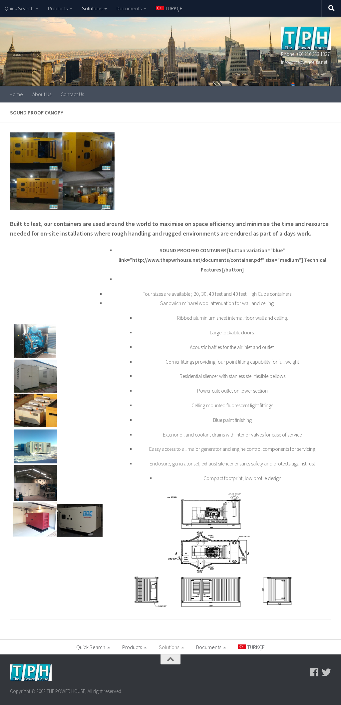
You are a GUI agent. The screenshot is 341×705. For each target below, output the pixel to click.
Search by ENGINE (24, 27)
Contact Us (72, 94)
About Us (41, 94)
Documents (129, 8)
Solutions (92, 8)
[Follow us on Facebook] (314, 672)
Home (16, 94)
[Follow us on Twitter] (326, 672)
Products (58, 8)
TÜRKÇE (173, 8)
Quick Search (19, 8)
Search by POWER (24, 40)
